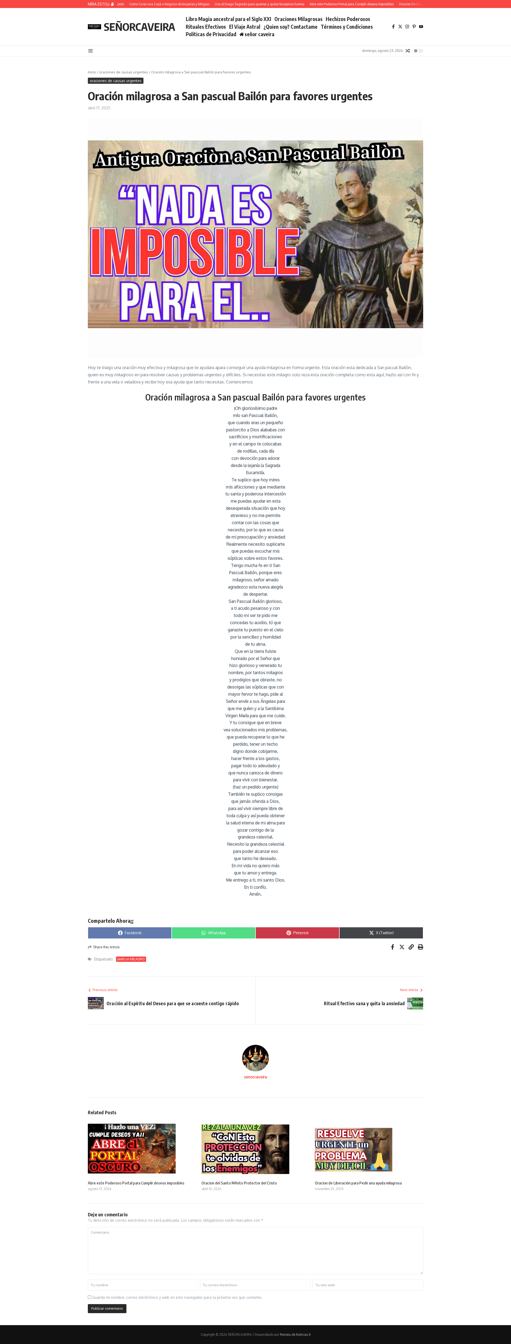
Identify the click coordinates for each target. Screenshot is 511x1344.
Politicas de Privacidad (211, 34)
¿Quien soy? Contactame (290, 26)
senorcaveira (255, 1076)
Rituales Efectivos (206, 26)
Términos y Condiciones (347, 26)
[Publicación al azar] (408, 51)
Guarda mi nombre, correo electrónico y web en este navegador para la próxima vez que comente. (177, 1297)
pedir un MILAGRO (131, 959)
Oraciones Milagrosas (298, 19)
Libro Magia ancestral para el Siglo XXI (228, 19)
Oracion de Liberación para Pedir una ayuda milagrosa (358, 1182)
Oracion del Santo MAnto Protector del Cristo (239, 1182)
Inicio (92, 72)
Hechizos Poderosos (348, 19)
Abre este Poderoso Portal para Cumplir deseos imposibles (136, 1182)
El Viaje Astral (244, 26)
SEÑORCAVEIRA (139, 26)
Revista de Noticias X (295, 1335)
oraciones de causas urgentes (123, 72)
